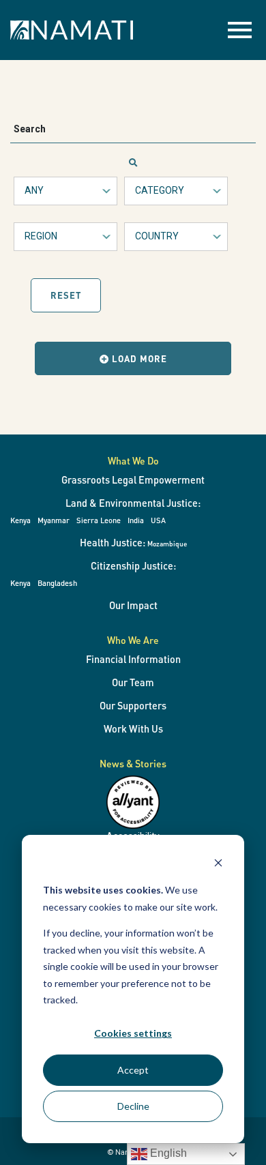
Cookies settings (133, 1033)
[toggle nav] (240, 30)
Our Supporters (133, 705)
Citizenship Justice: (133, 565)
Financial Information (133, 659)
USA (158, 520)
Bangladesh (57, 583)
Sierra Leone (98, 520)
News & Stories (133, 763)
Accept (133, 1070)
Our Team (133, 682)
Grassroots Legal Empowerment (133, 479)
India (136, 520)
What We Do (133, 460)
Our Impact (133, 605)
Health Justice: (133, 542)
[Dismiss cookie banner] (218, 864)
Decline (133, 1106)
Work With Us (133, 728)
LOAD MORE (138, 358)
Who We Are (133, 640)
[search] (133, 163)
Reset (65, 295)
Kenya (20, 520)
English (167, 1153)
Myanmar (54, 520)
